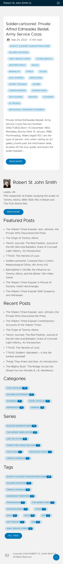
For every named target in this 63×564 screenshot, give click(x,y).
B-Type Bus (14, 103)
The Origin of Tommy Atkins (22, 238)
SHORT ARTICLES (38, 401)
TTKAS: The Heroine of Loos (22, 256)
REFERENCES (14, 408)
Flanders (48, 97)
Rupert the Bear (17, 84)
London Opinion (17, 91)
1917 (45, 516)
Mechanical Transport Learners (26, 110)
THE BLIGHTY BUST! (39, 452)
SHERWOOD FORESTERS (20, 496)
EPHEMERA (13, 401)
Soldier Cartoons (18, 52)
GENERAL (37, 408)
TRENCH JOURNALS (17, 458)
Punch (29, 72)
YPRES (39, 509)
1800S (11, 516)
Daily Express (16, 78)
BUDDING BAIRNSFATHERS (21, 426)
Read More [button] (13, 212)
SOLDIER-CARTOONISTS (19, 395)
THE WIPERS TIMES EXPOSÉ (21, 432)
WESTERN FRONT (16, 509)
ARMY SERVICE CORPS (19, 529)
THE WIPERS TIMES (42, 503)
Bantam (33, 97)
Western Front (17, 65)
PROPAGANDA (15, 503)
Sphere (36, 84)
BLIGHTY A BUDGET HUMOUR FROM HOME (28, 477)
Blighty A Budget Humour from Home (30, 46)
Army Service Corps (19, 59)
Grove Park (36, 78)
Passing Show (39, 91)
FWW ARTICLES (16, 388)
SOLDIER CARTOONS (18, 483)
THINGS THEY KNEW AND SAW (22, 445)
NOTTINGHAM (15, 522)
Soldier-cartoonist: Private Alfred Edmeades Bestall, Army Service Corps (28, 29)
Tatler (42, 72)
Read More (16, 161)
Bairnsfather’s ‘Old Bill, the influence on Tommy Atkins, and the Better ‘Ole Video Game (29, 273)
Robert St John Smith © (18, 3)
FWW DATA (13, 452)
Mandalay (14, 72)
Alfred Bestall (44, 59)
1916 (35, 522)
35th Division (15, 97)
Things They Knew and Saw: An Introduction (32, 361)
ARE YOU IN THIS (16, 439)
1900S (28, 516)
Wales (35, 65)
